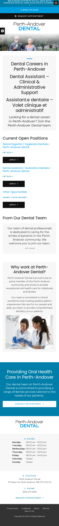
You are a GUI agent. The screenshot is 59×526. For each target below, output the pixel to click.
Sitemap (46, 508)
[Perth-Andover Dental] (29, 26)
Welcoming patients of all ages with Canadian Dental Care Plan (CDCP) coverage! (29, 2)
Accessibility (26, 508)
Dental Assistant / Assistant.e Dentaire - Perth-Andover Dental (27, 169)
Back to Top (29, 511)
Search (36, 508)
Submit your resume (14, 197)
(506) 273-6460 (30, 10)
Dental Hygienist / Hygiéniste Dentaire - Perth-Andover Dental (27, 145)
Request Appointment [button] (30, 16)
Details (7, 153)
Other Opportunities (15, 192)
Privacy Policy (12, 508)
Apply (12, 160)
